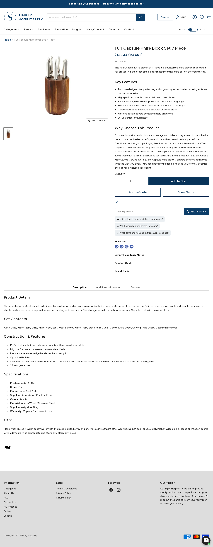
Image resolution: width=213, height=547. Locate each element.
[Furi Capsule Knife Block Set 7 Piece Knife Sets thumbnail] (8, 134)
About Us (114, 29)
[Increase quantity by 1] (142, 181)
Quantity (120, 174)
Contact (129, 29)
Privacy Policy (63, 493)
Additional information (108, 287)
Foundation (61, 29)
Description (80, 287)
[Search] (140, 17)
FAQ (6, 497)
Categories (11, 29)
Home (7, 39)
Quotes (165, 16)
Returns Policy (63, 497)
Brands (28, 29)
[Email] (131, 246)
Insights (77, 29)
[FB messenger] (117, 246)
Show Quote (186, 192)
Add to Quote (138, 192)
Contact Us (10, 502)
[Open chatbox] (206, 540)
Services (43, 29)
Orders (7, 511)
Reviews (135, 287)
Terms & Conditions (66, 488)
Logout (8, 515)
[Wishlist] (202, 17)
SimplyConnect (95, 29)
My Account (10, 506)
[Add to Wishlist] (162, 201)
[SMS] (126, 246)
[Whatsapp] (121, 246)
